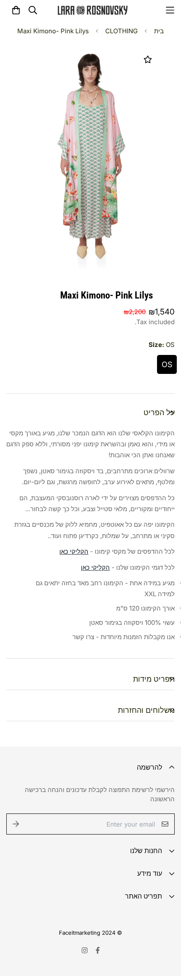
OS (167, 364)
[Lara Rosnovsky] (92, 10)
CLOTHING (121, 31)
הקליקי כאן (73, 551)
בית (159, 31)
